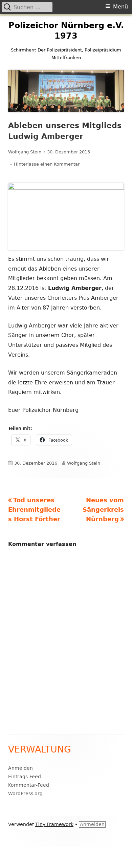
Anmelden (20, 768)
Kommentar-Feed (28, 785)
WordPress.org (25, 793)
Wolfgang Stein (24, 151)
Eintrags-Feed (24, 776)
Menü (120, 6)
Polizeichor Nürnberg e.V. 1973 (66, 31)
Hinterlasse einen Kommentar (47, 164)
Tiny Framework (54, 824)
